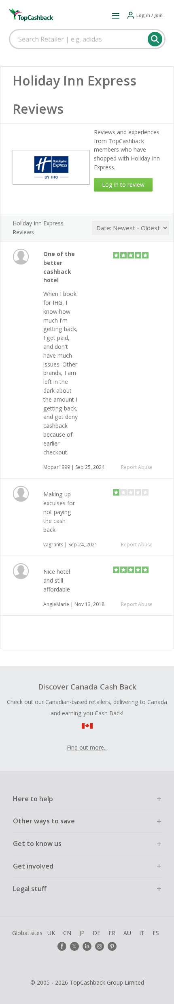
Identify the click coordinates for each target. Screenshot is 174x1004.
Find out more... (87, 747)
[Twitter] (74, 946)
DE (96, 933)
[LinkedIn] (87, 946)
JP (82, 933)
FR (111, 933)
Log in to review (123, 184)
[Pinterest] (112, 946)
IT (141, 933)
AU (127, 933)
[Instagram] (99, 946)
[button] (116, 15)
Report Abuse (137, 467)
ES (156, 933)
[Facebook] (61, 946)
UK (51, 933)
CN (67, 933)
